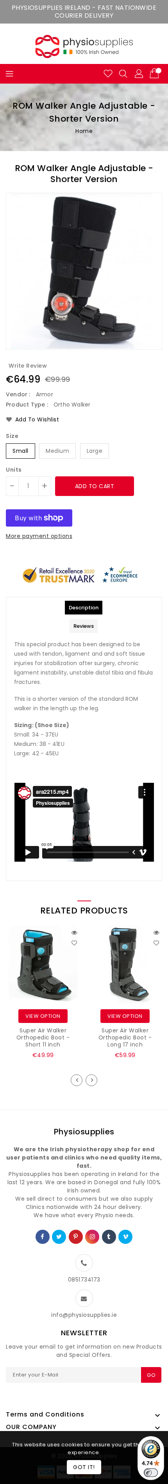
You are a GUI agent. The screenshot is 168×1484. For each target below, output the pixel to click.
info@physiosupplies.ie (84, 1315)
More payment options (39, 536)
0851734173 (84, 1279)
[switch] (151, 1472)
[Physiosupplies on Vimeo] (126, 1237)
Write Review (28, 366)
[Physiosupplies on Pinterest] (75, 1237)
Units (14, 469)
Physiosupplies (84, 1131)
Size (12, 436)
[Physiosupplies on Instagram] (92, 1237)
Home (84, 131)
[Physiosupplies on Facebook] (43, 1237)
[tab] (83, 607)
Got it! (84, 1467)
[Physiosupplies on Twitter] (59, 1237)
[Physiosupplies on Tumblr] (109, 1237)
